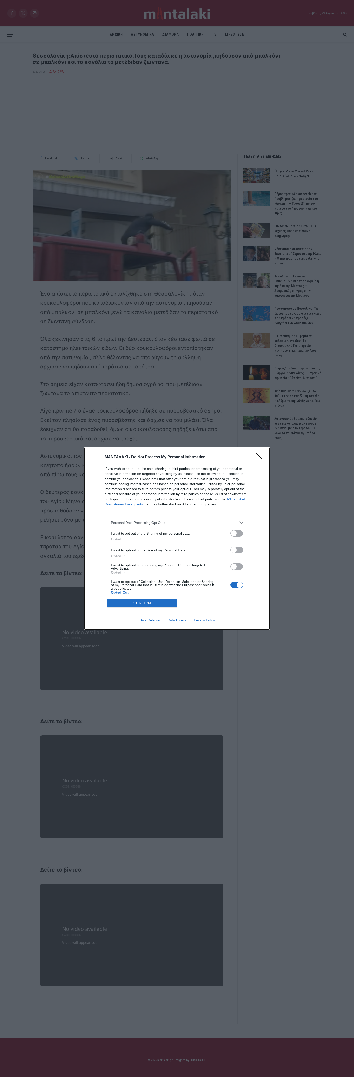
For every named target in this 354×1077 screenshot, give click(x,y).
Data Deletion (149, 620)
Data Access (177, 620)
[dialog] (177, 538)
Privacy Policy (204, 620)
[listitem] (177, 522)
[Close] (260, 457)
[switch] (236, 533)
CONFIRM (142, 603)
